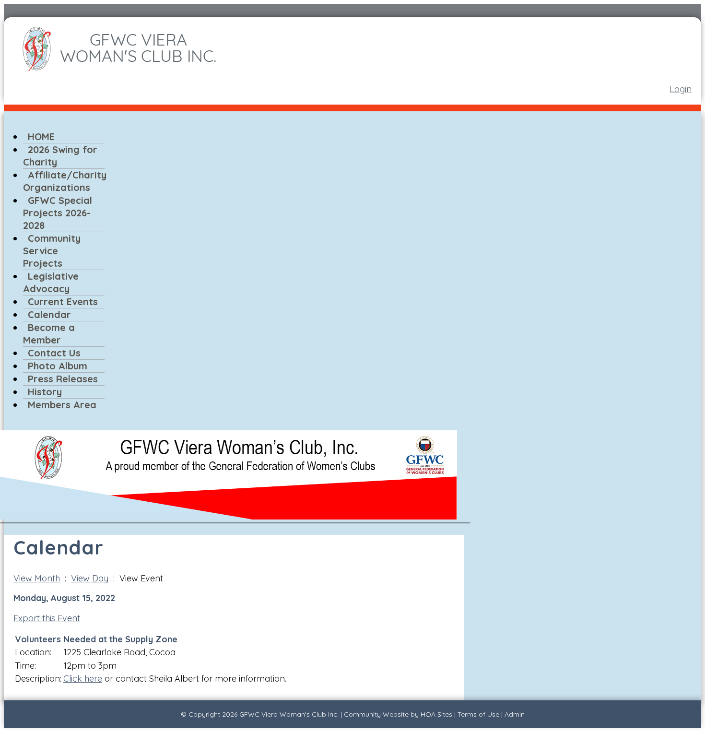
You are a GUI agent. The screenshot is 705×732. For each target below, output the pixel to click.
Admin (515, 714)
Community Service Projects (52, 250)
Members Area (62, 405)
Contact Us (54, 353)
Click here (82, 678)
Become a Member (49, 333)
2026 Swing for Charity (60, 155)
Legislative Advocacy (51, 282)
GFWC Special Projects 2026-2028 (57, 212)
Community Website (376, 714)
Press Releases (63, 379)
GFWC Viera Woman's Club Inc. (289, 714)
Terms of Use (478, 714)
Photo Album (57, 366)
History (45, 392)
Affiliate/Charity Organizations (64, 181)
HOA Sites (436, 714)
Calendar (49, 314)
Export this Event (46, 618)
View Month (36, 578)
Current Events (63, 301)
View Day (89, 578)
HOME (41, 136)
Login (681, 88)
